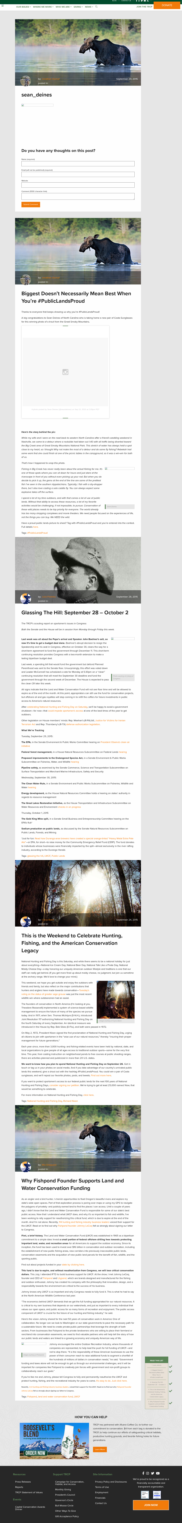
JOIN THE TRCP (144, 6)
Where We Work (42, 7)
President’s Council (65, 1494)
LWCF (47, 855)
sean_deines (157, 1365)
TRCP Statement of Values (29, 1492)
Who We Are (63, 7)
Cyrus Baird (48, 919)
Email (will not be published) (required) (36, 170)
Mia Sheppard (49, 1164)
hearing (123, 752)
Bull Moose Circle (64, 1505)
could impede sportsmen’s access (65, 710)
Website (24, 181)
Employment (101, 1492)
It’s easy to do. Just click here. (111, 1380)
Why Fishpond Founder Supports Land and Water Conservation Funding (156, 1404)
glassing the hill (35, 855)
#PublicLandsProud (37, 532)
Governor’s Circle (64, 1500)
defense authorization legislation (83, 724)
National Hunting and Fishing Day (44, 1101)
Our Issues (23, 7)
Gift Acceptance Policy (67, 1516)
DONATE (167, 5)
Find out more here (101, 1075)
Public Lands (58, 855)
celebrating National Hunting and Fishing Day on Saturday (57, 706)
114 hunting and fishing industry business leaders (84, 1222)
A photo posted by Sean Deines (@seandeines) (52, 409)
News (88, 7)
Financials (100, 1497)
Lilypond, (62, 1278)
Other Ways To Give (65, 1510)
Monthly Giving (63, 1489)
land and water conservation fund (55, 1396)
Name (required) (28, 159)
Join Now (151, 1505)
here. (36, 526)
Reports (19, 1487)
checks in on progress (69, 806)
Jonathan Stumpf (51, 78)
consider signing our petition (64, 1085)
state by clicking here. (73, 1264)
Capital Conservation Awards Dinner (30, 1508)
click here (88, 1095)
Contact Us (101, 1503)
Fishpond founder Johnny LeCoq (75, 1225)
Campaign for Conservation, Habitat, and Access (69, 1483)
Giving (78, 7)
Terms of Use (102, 1487)
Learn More (100, 1449)
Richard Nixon (70, 1101)
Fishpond (47, 1278)
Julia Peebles (49, 596)
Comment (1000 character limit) (34, 191)
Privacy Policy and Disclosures (111, 1481)
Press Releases (23, 1481)
